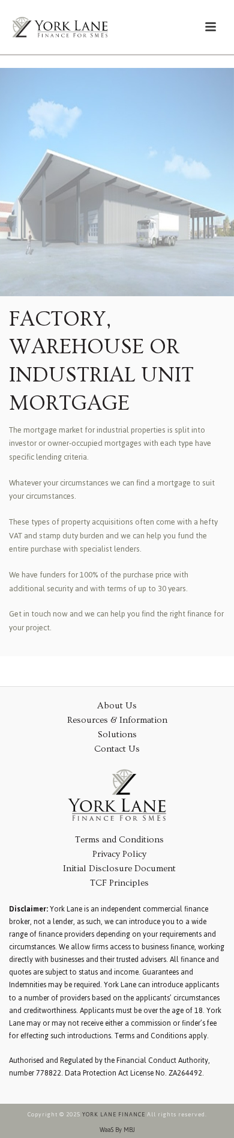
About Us (117, 706)
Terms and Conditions (119, 840)
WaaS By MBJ (117, 1130)
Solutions (117, 734)
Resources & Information (117, 720)
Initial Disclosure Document (119, 868)
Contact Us (117, 749)
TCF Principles (119, 883)
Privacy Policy (119, 854)
